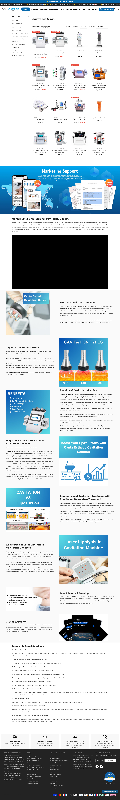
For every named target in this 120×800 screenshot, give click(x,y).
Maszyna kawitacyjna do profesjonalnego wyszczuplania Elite (60, 86)
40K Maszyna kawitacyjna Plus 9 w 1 (40, 86)
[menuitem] (20, 20)
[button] (42, 27)
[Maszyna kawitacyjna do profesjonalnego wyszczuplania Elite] (60, 72)
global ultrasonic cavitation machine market (34, 461)
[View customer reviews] (110, 778)
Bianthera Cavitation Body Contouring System (99, 151)
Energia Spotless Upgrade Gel (99, 118)
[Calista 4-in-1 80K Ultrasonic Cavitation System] (60, 137)
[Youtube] (101, 766)
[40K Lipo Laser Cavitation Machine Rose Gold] (79, 72)
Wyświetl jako (36, 26)
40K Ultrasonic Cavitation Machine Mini (40, 118)
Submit (110, 760)
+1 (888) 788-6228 (107, 9)
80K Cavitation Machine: (13, 372)
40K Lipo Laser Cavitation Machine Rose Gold (79, 86)
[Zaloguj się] (118, 9)
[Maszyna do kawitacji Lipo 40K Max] (79, 39)
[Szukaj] (115, 9)
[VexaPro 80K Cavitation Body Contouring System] (40, 137)
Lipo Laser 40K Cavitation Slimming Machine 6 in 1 (79, 118)
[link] (60, 190)
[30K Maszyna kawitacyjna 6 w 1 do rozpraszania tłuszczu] (40, 40)
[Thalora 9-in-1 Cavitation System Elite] (79, 137)
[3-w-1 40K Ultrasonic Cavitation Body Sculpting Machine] (60, 105)
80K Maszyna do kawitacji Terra (99, 53)
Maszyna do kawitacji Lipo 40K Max (79, 53)
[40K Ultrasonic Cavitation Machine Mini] (40, 105)
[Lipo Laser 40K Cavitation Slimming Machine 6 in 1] (79, 105)
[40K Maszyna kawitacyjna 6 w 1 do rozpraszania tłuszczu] (60, 39)
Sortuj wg (92, 26)
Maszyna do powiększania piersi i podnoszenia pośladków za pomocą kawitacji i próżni (99, 86)
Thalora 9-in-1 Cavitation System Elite (79, 151)
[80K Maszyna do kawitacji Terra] (99, 39)
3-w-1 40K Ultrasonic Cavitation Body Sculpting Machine (60, 119)
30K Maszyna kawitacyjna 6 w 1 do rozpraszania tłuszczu (40, 53)
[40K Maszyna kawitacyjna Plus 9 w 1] (40, 72)
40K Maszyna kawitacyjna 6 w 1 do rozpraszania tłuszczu (60, 53)
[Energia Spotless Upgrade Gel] (99, 105)
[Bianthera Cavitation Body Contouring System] (99, 137)
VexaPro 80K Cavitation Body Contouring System (40, 151)
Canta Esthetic (40, 51)
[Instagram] (97, 766)
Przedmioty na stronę (72, 26)
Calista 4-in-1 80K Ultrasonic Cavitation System (60, 151)
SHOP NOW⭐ (6, 4)
